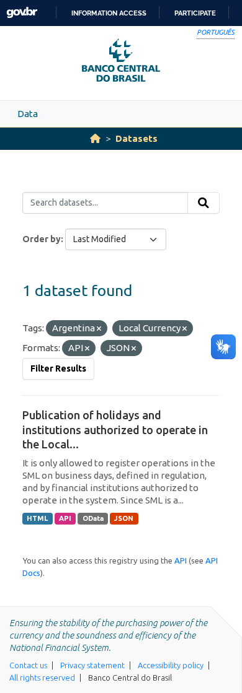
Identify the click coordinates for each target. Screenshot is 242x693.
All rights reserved (42, 677)
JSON (123, 518)
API (65, 518)
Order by (41, 239)
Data (27, 113)
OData (93, 518)
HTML (37, 518)
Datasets (136, 138)
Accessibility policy (171, 665)
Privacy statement (92, 665)
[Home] (95, 138)
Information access (108, 13)
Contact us (28, 665)
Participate (195, 13)
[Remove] (99, 329)
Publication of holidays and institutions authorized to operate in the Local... (115, 429)
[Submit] (203, 203)
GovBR (21, 13)
